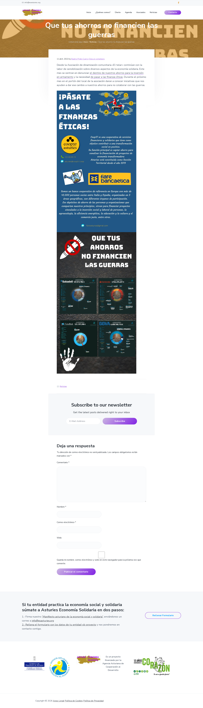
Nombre (61, 506)
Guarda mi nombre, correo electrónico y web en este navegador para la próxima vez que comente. (99, 561)
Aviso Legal (58, 700)
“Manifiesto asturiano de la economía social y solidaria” (72, 616)
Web (59, 537)
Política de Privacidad (93, 700)
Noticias (63, 386)
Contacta (172, 12)
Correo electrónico (66, 522)
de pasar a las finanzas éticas (107, 77)
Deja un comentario (97, 59)
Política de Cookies (74, 700)
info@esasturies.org (43, 620)
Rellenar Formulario (163, 615)
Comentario (63, 462)
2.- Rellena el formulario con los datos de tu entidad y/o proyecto (59, 624)
